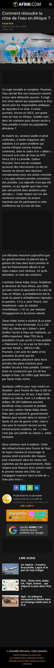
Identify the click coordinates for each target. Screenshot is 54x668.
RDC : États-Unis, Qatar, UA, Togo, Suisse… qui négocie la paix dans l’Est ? (36, 584)
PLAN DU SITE (35, 655)
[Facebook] (16, 487)
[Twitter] (23, 487)
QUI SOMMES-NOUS (18, 658)
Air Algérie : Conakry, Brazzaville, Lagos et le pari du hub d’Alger (34, 567)
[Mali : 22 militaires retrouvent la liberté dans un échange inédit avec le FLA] (10, 601)
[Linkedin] (37, 487)
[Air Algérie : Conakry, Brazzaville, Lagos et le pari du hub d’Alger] (10, 569)
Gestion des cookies (37, 661)
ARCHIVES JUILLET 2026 (19, 661)
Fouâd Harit (7, 23)
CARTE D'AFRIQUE (20, 655)
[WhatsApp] (30, 487)
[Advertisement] (27, 77)
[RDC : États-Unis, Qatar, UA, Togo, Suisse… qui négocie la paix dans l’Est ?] (10, 585)
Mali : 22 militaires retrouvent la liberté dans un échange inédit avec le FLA (36, 600)
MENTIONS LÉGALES (35, 658)
